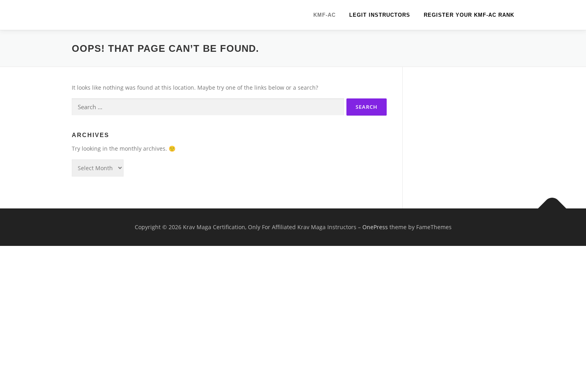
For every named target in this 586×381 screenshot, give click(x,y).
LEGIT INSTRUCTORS (379, 15)
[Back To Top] (552, 208)
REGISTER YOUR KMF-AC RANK (469, 15)
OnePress (375, 227)
